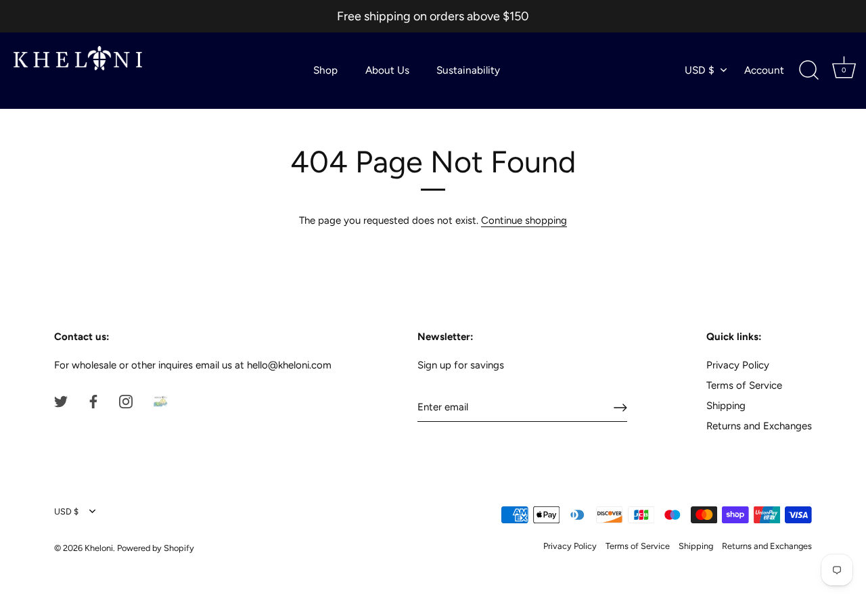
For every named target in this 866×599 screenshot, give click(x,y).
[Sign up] (620, 407)
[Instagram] (126, 400)
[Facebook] (93, 400)
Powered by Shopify (155, 548)
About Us (387, 70)
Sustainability (468, 70)
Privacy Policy (737, 365)
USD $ (699, 70)
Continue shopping (524, 220)
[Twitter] (61, 400)
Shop (325, 70)
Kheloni (99, 548)
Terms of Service (744, 385)
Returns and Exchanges (759, 426)
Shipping (726, 406)
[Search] (808, 70)
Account (764, 70)
